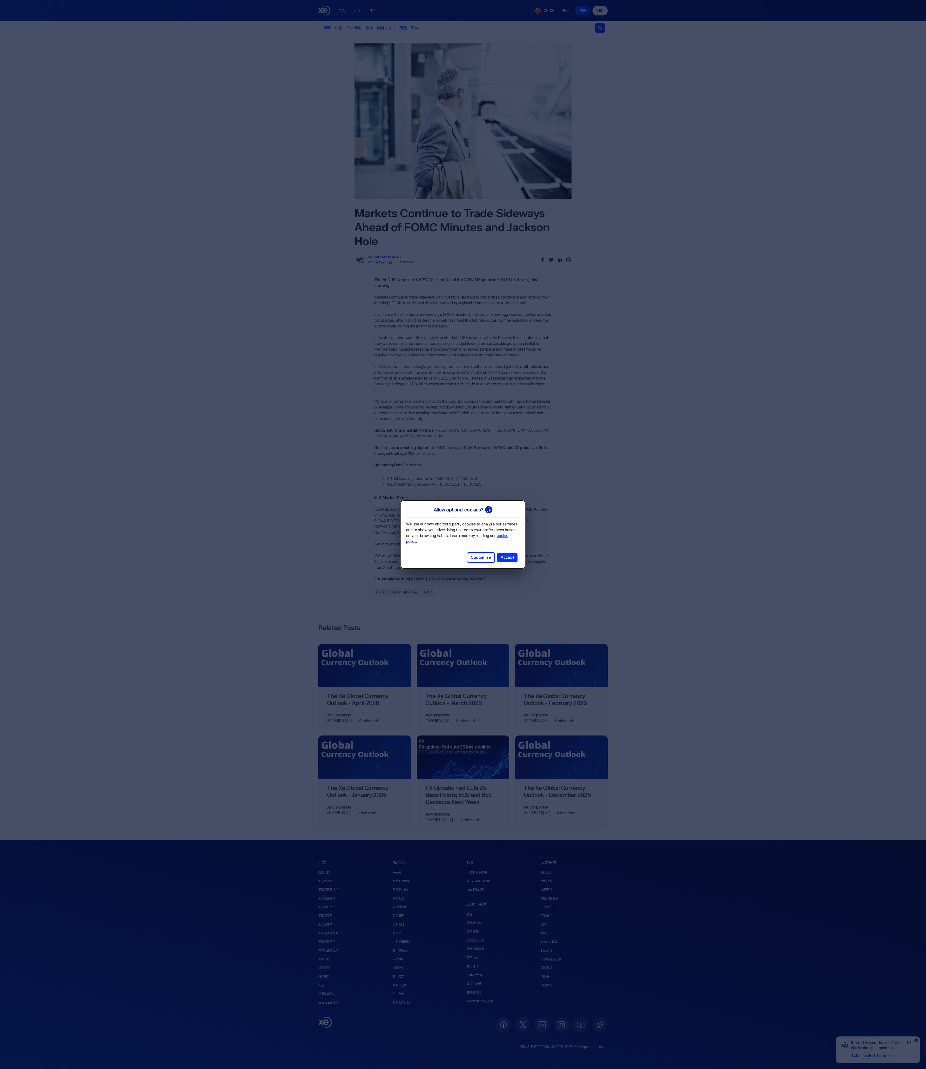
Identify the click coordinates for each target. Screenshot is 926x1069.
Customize (481, 557)
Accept (507, 557)
